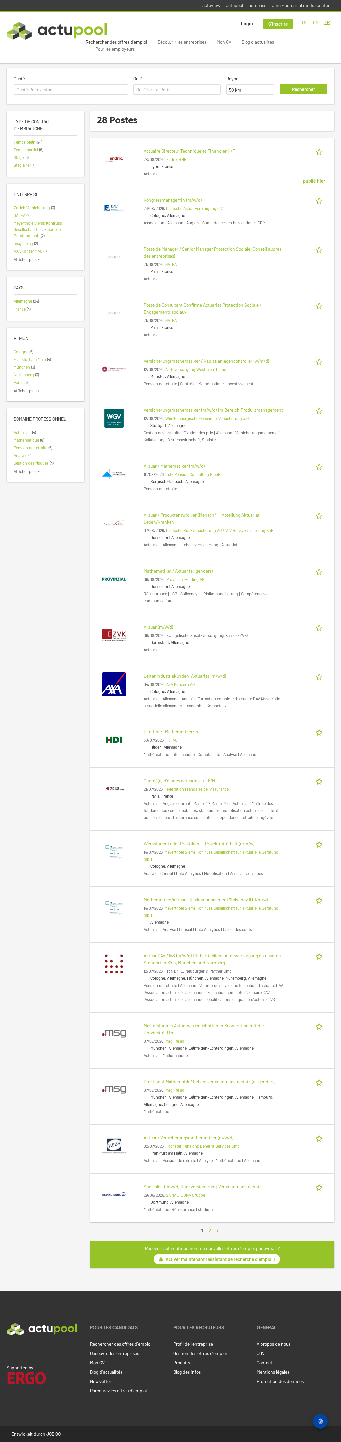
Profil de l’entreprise (193, 1344)
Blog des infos (187, 1372)
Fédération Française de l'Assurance (197, 789)
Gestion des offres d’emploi (200, 1353)
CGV (261, 1353)
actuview (211, 5)
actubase (257, 5)
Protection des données (280, 1381)
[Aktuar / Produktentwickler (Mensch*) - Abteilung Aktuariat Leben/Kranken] (114, 522)
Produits (181, 1362)
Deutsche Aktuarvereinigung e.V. (195, 208)
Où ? (137, 78)
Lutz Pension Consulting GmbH (193, 474)
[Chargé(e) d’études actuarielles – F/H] (114, 788)
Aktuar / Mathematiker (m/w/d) (174, 466)
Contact (264, 1362)
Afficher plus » (27, 259)
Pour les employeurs (115, 49)
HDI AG (171, 740)
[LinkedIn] (10, 1349)
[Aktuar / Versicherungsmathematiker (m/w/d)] (114, 1145)
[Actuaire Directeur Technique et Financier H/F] (114, 158)
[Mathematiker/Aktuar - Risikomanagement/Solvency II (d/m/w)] (114, 907)
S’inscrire (278, 24)
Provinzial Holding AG (185, 579)
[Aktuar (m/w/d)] (114, 634)
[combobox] (71, 89)
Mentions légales (273, 1372)
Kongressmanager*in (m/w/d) (173, 200)
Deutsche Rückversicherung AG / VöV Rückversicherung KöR (220, 530)
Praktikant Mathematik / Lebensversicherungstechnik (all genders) (210, 1081)
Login (247, 23)
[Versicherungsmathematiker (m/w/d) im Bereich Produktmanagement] (114, 417)
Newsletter (100, 1381)
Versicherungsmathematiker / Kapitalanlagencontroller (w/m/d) (206, 361)
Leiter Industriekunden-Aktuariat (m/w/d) (185, 676)
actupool (234, 5)
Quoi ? (19, 78)
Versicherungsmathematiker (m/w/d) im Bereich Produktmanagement (213, 410)
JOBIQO (53, 1434)
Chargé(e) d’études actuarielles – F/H (179, 780)
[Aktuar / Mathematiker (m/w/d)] (114, 473)
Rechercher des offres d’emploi (116, 42)
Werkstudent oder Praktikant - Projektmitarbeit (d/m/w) (199, 843)
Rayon (232, 78)
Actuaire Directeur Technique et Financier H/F (189, 151)
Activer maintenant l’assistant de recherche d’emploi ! (220, 1259)
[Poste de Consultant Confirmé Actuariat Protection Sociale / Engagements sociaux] (114, 312)
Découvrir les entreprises (182, 42)
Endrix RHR (176, 159)
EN (316, 22)
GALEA (171, 264)
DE (304, 22)
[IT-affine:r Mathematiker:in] (114, 739)
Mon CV (224, 42)
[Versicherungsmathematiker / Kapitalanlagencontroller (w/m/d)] (114, 368)
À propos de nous (273, 1344)
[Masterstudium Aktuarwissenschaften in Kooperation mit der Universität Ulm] (114, 1033)
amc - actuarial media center (301, 5)
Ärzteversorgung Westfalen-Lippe (195, 369)
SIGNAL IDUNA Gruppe (185, 1195)
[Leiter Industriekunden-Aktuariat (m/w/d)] (114, 683)
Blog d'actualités (258, 42)
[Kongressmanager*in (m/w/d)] (114, 207)
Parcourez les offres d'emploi (118, 1390)
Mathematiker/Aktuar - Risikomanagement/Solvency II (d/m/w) (206, 899)
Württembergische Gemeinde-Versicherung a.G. (207, 418)
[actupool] (57, 31)
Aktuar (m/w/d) (158, 627)
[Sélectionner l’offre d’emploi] (320, 151)
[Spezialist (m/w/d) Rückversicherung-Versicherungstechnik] (114, 1194)
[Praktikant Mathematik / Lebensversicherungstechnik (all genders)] (114, 1089)
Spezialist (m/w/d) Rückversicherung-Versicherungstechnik (203, 1186)
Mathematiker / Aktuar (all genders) (178, 571)
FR (327, 22)
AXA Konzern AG (180, 684)
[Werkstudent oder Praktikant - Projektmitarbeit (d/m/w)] (114, 851)
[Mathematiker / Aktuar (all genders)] (114, 578)
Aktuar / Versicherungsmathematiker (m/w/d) (189, 1137)
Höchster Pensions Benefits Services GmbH (204, 1146)
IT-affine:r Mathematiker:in (171, 731)
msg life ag (174, 1041)
